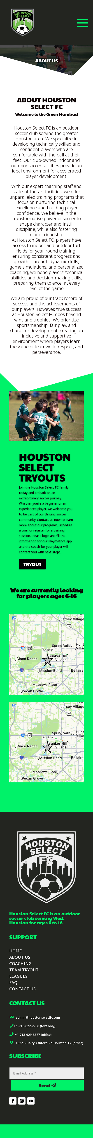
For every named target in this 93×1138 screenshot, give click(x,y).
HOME (15, 951)
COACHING (20, 963)
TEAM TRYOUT (24, 970)
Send (44, 1085)
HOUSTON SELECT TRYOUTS (45, 466)
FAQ (13, 982)
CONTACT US (22, 989)
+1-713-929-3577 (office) (32, 1034)
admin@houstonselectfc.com (38, 1017)
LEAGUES (18, 976)
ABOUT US (19, 957)
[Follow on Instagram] (22, 1101)
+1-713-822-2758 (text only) (34, 1026)
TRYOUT (32, 564)
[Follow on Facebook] (12, 1101)
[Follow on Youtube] (31, 1101)
